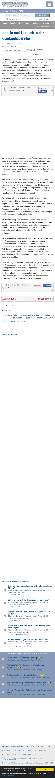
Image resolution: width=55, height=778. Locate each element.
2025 (32, 747)
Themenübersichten (17, 747)
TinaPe (38, 660)
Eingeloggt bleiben (14, 19)
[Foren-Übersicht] (14, 4)
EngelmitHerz (41, 685)
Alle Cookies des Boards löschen (23, 763)
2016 (29, 751)
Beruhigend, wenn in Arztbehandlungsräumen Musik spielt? (29, 627)
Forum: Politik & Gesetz (9, 46)
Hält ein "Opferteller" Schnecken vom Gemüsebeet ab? (29, 691)
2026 (27, 747)
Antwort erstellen (8, 299)
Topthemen (5, 747)
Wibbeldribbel (26, 644)
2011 (8, 755)
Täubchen (41, 590)
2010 (14, 755)
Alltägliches (18, 620)
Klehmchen (20, 592)
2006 (35, 755)
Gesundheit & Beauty (21, 634)
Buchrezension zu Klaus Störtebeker (23, 675)
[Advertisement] (27, 126)
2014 (40, 751)
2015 (35, 751)
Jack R (6, 285)
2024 (37, 747)
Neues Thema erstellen (43, 299)
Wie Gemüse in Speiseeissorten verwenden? (27, 683)
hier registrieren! (41, 19)
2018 (19, 751)
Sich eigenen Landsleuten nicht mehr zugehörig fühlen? (30, 587)
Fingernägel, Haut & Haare (23, 646)
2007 (29, 755)
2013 (45, 751)
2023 (42, 747)
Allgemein (17, 594)
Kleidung (17, 606)
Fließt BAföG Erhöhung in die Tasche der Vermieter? (25, 666)
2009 (19, 755)
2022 (48, 747)
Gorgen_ (39, 670)
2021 (3, 751)
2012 (3, 755)
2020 (8, 751)
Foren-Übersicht (10, 759)
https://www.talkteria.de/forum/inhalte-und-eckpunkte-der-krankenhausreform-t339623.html (33, 316)
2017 (24, 751)
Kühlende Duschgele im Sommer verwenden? (29, 639)
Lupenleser (13, 87)
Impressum (22, 759)
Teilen (40, 92)
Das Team (6, 763)
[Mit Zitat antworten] (43, 88)
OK (45, 769)
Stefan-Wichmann (43, 677)
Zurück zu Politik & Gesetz (14, 322)
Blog (41, 759)
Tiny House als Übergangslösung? (22, 658)
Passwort (24, 15)
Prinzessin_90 (43, 602)
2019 (14, 751)
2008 (24, 755)
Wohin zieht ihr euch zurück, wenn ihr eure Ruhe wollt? (30, 613)
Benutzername (11, 15)
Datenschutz (32, 759)
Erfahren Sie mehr (7, 775)
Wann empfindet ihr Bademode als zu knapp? (29, 600)
